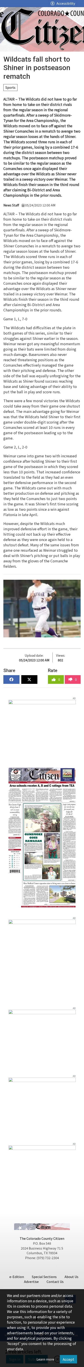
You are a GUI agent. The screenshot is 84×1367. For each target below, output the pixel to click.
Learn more (45, 1359)
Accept (68, 1359)
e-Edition (16, 1276)
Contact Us (55, 1281)
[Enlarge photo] (42, 608)
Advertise (31, 1281)
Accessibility (65, 3)
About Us (71, 1276)
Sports (10, 87)
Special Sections (44, 1276)
